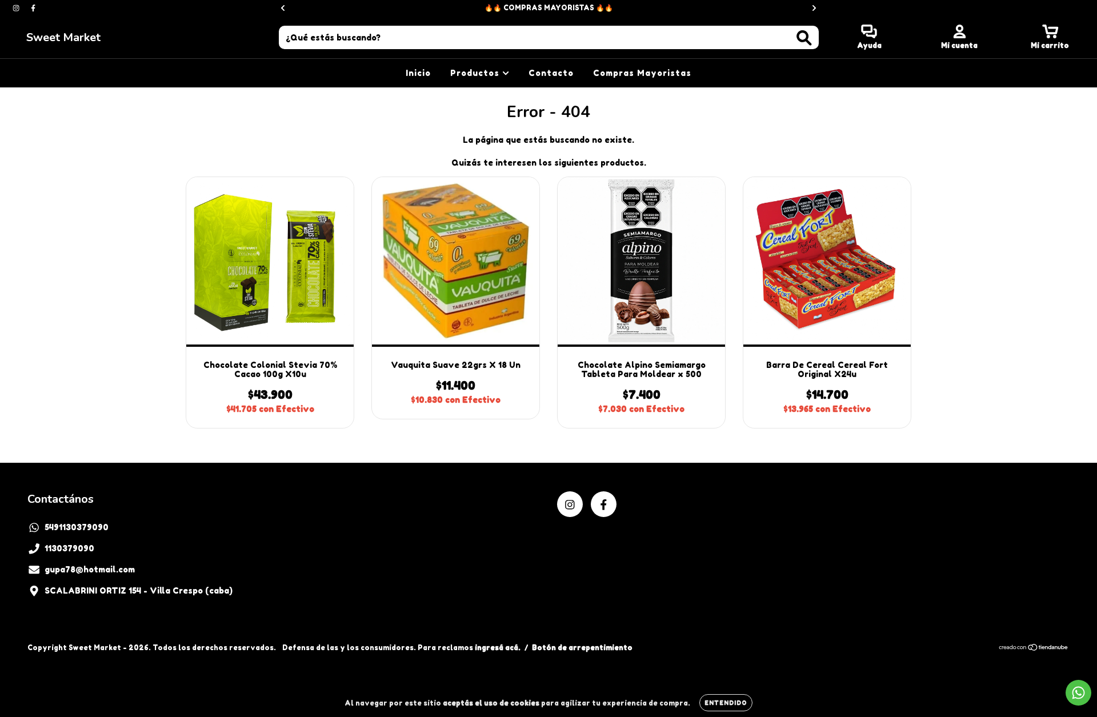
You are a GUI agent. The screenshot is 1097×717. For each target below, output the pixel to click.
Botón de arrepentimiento (582, 647)
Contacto (551, 73)
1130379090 (69, 548)
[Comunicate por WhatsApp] (1078, 693)
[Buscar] (804, 38)
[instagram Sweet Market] (17, 8)
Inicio (418, 73)
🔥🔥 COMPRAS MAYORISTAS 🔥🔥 (549, 7)
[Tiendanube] (1034, 648)
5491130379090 (77, 527)
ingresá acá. (498, 647)
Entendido (725, 702)
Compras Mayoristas (642, 73)
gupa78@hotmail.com (90, 569)
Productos (476, 73)
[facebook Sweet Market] (33, 8)
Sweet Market (63, 37)
